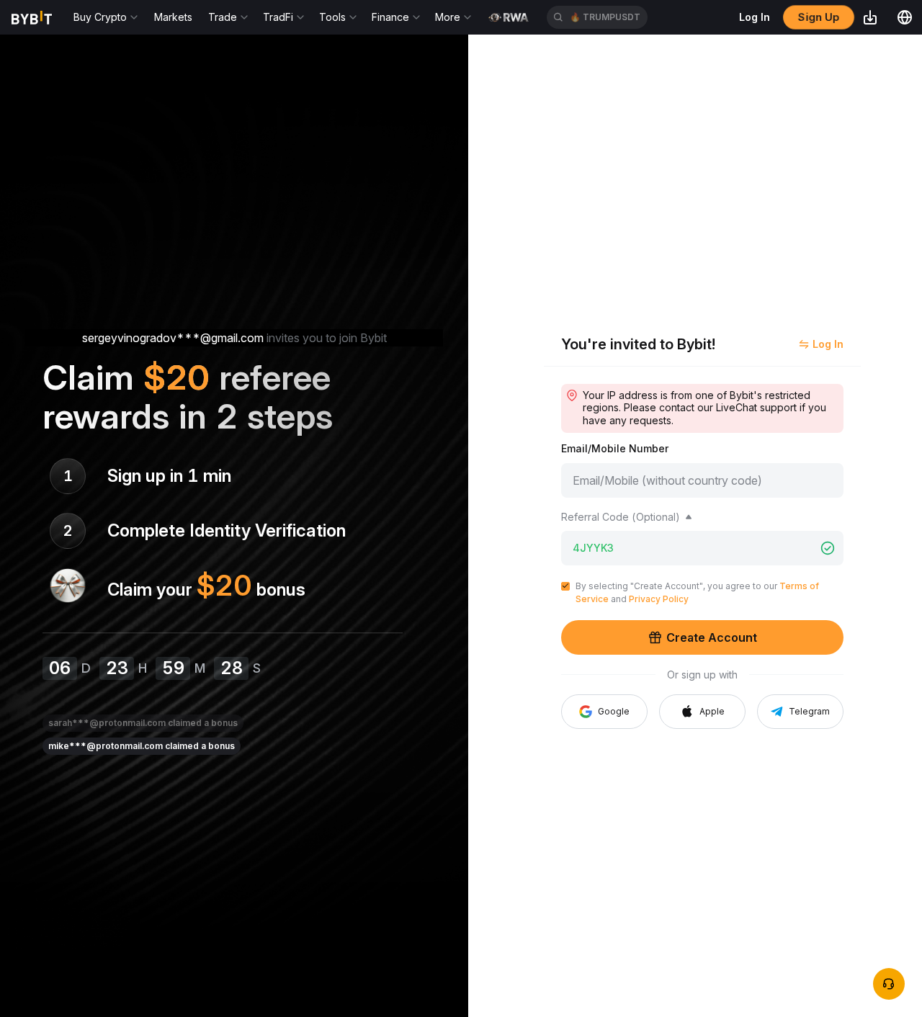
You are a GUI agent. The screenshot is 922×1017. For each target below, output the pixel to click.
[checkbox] (565, 586)
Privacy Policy (659, 598)
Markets (173, 17)
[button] (702, 711)
